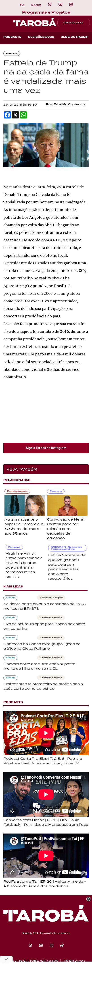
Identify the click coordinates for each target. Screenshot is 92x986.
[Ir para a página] (50, 4)
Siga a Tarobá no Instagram (46, 448)
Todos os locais (73, 22)
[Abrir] (60, 4)
